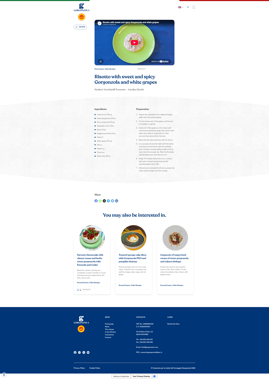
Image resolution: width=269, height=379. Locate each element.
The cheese (109, 329)
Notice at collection (121, 376)
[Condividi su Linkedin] (116, 200)
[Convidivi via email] (104, 200)
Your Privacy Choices (141, 376)
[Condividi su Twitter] (112, 200)
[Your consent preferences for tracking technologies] (4, 374)
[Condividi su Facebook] (96, 200)
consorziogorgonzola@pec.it (151, 352)
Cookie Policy (95, 368)
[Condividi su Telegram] (108, 200)
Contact (108, 337)
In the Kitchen (110, 332)
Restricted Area (173, 324)
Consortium (109, 335)
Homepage (109, 324)
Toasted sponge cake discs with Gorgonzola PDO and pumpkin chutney (132, 258)
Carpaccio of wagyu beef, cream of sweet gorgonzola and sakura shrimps (174, 258)
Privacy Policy (79, 368)
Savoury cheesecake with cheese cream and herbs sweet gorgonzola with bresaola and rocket (90, 259)
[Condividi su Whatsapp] (100, 200)
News (107, 327)
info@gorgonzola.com (149, 347)
